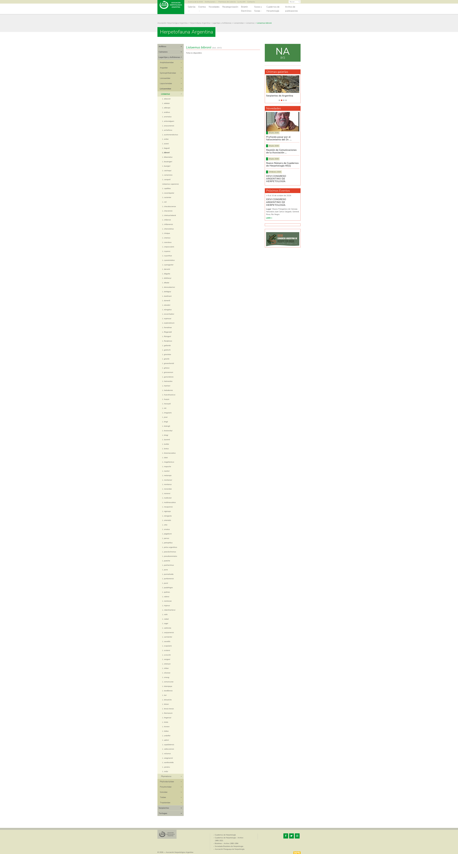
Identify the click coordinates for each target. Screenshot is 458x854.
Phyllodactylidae (167, 781)
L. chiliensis (166, 220)
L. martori (165, 471)
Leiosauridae (165, 78)
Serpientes (164, 808)
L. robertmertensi (168, 610)
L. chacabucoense (169, 206)
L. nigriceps (166, 511)
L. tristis (165, 722)
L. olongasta (167, 516)
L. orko (164, 525)
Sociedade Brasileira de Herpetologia (229, 846)
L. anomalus (167, 116)
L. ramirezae (167, 601)
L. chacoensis (167, 211)
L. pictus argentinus (169, 547)
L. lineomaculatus (169, 453)
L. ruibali (165, 619)
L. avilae (165, 139)
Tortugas (163, 813)
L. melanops (167, 475)
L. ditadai (165, 282)
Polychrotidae (166, 787)
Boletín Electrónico (246, 8)
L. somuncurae (167, 682)
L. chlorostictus (168, 229)
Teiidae (163, 797)
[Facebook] (285, 835)
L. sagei (165, 623)
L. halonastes (167, 381)
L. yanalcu (166, 767)
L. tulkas (165, 731)
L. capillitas (166, 188)
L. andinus (166, 112)
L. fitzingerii (166, 336)
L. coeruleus (167, 242)
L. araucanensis (168, 125)
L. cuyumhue (167, 255)
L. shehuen (166, 664)
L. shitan (165, 668)
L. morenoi (166, 493)
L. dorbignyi (166, 291)
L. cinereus (166, 238)
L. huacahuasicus (168, 394)
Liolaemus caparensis (170, 184)
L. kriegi (165, 435)
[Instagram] (297, 835)
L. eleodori (166, 305)
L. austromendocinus (170, 134)
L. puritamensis (168, 578)
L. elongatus (167, 309)
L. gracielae (166, 354)
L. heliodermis (167, 390)
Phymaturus (166, 776)
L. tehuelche (167, 700)
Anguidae (164, 67)
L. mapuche (166, 466)
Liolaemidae (165, 88)
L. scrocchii (166, 655)
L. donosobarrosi (168, 287)
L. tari (164, 695)
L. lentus (165, 448)
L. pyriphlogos (167, 587)
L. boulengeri (167, 161)
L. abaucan (166, 99)
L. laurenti (166, 439)
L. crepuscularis (168, 247)
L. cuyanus (166, 251)
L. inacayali (166, 403)
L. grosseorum (167, 372)
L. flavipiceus (167, 341)
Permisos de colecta (227, 1)
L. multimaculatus (169, 502)
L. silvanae (166, 673)
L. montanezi (167, 480)
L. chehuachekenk (169, 215)
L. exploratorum (168, 323)
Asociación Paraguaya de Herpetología (229, 849)
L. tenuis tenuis (168, 708)
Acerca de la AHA (195, 1)
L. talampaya (167, 686)
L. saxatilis (166, 641)
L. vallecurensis (168, 749)
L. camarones (167, 175)
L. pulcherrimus (168, 565)
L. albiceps (166, 107)
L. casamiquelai (168, 193)
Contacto (251, 1)
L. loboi (165, 457)
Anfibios (162, 46)
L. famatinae (167, 327)
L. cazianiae (166, 197)
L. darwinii (166, 269)
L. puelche (166, 560)
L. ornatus (166, 529)
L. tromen (165, 726)
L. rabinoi (165, 596)
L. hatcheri (166, 386)
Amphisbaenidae (167, 62)
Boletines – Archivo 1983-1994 (226, 843)
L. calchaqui (166, 170)
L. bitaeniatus (167, 157)
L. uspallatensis (168, 744)
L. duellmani (167, 296)
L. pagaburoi (167, 534)
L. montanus (167, 484)
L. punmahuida (167, 574)
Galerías (191, 6)
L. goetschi (166, 350)
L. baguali (166, 148)
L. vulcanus (166, 753)
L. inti (164, 408)
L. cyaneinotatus (168, 260)
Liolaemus (165, 94)
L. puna (165, 569)
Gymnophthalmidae (168, 73)
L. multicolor (167, 498)
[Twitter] (291, 835)
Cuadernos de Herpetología (272, 8)
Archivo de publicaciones (291, 8)
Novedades (214, 6)
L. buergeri (166, 166)
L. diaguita (166, 273)
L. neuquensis (167, 507)
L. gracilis (165, 359)
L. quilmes (166, 592)
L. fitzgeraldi (167, 332)
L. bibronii (165, 152)
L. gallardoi (166, 345)
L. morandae (167, 489)
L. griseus (165, 368)
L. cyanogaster (167, 265)
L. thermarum (167, 713)
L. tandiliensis (167, 690)
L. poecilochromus (169, 552)
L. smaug (165, 677)
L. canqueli (166, 179)
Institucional (210, 1)
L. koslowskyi (167, 430)
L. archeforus (167, 130)
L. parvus (165, 538)
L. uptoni (165, 740)
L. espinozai (166, 318)
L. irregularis (167, 412)
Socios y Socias (258, 8)
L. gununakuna (167, 377)
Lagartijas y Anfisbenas (169, 57)
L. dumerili (166, 300)
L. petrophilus (167, 542)
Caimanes (163, 52)
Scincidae (163, 792)
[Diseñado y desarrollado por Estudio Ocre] (297, 852)
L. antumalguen (168, 121)
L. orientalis (166, 520)
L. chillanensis (167, 224)
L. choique (166, 233)
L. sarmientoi (167, 637)
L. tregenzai (166, 717)
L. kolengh (166, 426)
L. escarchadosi (168, 314)
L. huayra (165, 399)
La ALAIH (241, 1)
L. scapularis (167, 646)
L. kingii (165, 421)
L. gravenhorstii (168, 363)
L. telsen (165, 704)
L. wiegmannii (167, 758)
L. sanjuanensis (168, 632)
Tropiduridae (165, 802)
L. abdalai (166, 103)
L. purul (165, 583)
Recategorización (230, 6)
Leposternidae (166, 83)
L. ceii (164, 202)
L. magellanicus (168, 462)
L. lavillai (165, 444)
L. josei (164, 417)
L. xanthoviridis (168, 762)
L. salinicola (166, 628)
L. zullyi (165, 771)
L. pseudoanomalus (169, 556)
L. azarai (165, 143)
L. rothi (164, 614)
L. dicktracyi (166, 278)
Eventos (202, 6)
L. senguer (166, 659)
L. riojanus (166, 605)
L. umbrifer (166, 735)
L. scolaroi (166, 650)
